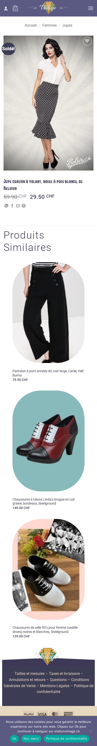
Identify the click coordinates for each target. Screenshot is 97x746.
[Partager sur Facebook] (12, 206)
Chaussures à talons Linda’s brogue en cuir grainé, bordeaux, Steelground (43, 501)
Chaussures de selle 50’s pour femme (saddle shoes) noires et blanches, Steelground (45, 630)
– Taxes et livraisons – (63, 673)
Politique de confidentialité (66, 738)
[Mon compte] (6, 8)
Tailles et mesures (29, 673)
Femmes (49, 25)
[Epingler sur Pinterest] (23, 206)
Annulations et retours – (29, 679)
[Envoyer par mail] (18, 206)
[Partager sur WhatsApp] (6, 206)
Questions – (60, 679)
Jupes (67, 25)
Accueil (31, 25)
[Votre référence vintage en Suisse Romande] (49, 8)
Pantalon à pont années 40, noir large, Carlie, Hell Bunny (47, 373)
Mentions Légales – (56, 686)
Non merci (31, 738)
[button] (15, 8)
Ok (14, 738)
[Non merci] (90, 732)
